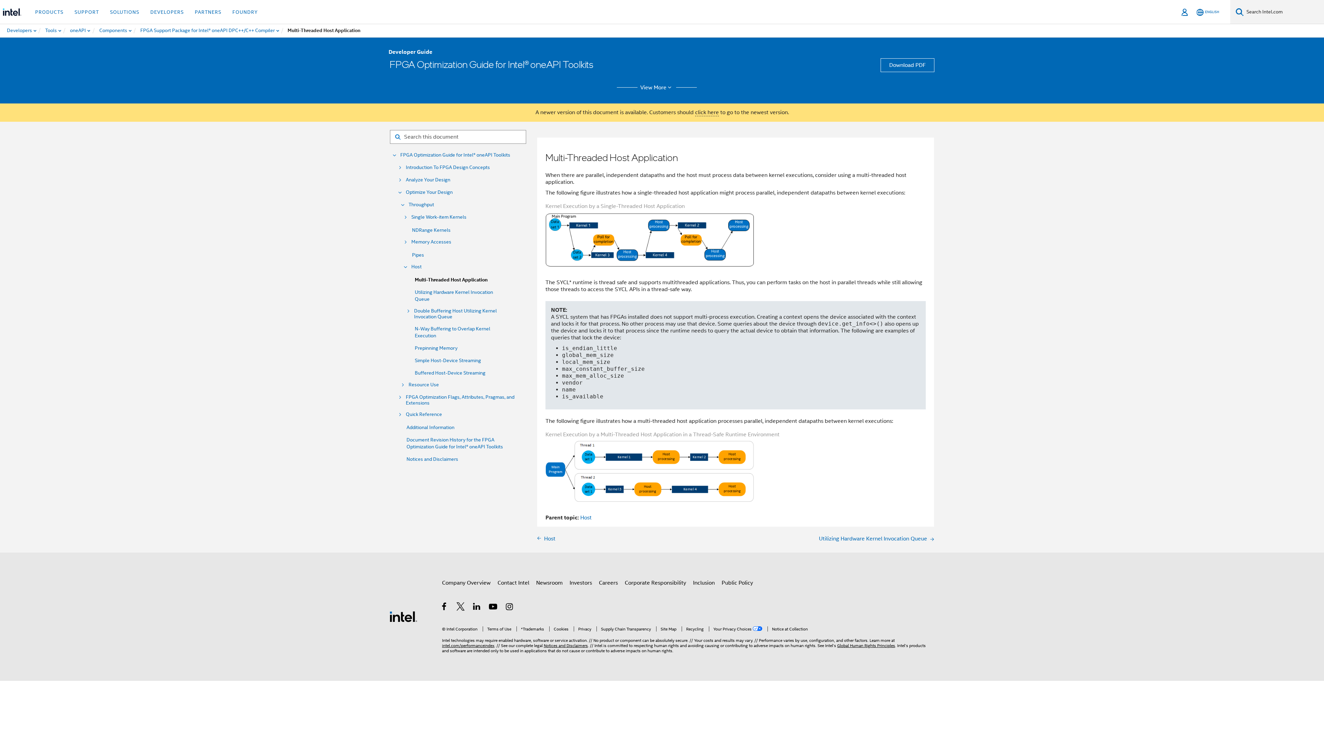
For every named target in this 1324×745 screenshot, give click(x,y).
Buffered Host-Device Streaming (450, 373)
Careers (608, 582)
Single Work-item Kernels (439, 217)
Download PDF (907, 65)
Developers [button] (167, 12)
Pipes (418, 255)
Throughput (421, 205)
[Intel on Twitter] (460, 608)
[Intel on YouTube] (493, 608)
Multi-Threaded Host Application (451, 280)
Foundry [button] (245, 12)
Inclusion (704, 582)
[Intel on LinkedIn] (477, 608)
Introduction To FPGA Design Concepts (448, 167)
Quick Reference (424, 414)
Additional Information (430, 427)
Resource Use (424, 385)
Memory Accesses (431, 242)
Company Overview (466, 582)
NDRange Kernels (431, 230)
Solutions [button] (124, 12)
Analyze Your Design (428, 180)
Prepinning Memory (436, 348)
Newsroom (549, 582)
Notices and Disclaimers (432, 459)
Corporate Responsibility (655, 582)
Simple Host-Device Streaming (448, 360)
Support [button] (86, 12)
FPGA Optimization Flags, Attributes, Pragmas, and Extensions (460, 400)
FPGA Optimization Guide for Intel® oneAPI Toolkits (455, 155)
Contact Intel (513, 582)
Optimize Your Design (429, 192)
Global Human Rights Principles (866, 645)
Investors (581, 582)
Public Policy (737, 582)
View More (653, 87)
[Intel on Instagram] (509, 608)
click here (707, 112)
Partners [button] (208, 12)
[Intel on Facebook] (444, 608)
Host (416, 267)
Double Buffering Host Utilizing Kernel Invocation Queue (455, 314)
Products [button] (49, 12)
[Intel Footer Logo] (403, 616)
